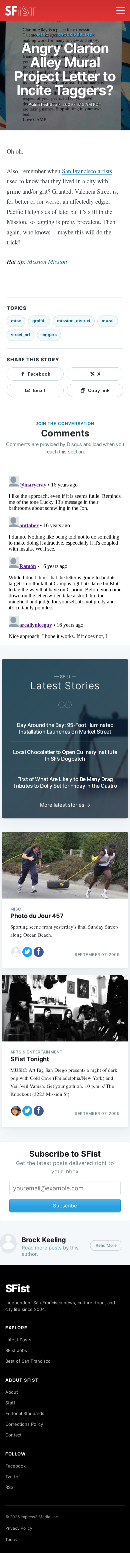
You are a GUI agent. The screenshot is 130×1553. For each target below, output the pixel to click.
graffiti (39, 320)
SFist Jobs (16, 1350)
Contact (13, 1434)
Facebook (15, 1466)
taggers (49, 334)
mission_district (73, 320)
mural (108, 320)
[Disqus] (65, 556)
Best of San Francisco (28, 1361)
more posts (48, 1247)
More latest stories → (65, 805)
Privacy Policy (18, 1528)
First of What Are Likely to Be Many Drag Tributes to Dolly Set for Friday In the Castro (65, 782)
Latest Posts (18, 1339)
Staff (10, 1402)
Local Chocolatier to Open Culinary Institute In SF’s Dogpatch (65, 755)
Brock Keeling (75, 34)
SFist (17, 1288)
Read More (106, 1245)
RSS (9, 1487)
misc (43, 34)
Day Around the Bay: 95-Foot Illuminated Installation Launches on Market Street (65, 728)
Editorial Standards (24, 1413)
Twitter (12, 1476)
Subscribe (65, 1205)
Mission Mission (47, 261)
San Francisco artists (87, 171)
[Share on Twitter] (27, 952)
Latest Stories (65, 686)
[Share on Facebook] (38, 952)
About (11, 1392)
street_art (20, 334)
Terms (11, 1539)
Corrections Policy (24, 1424)
